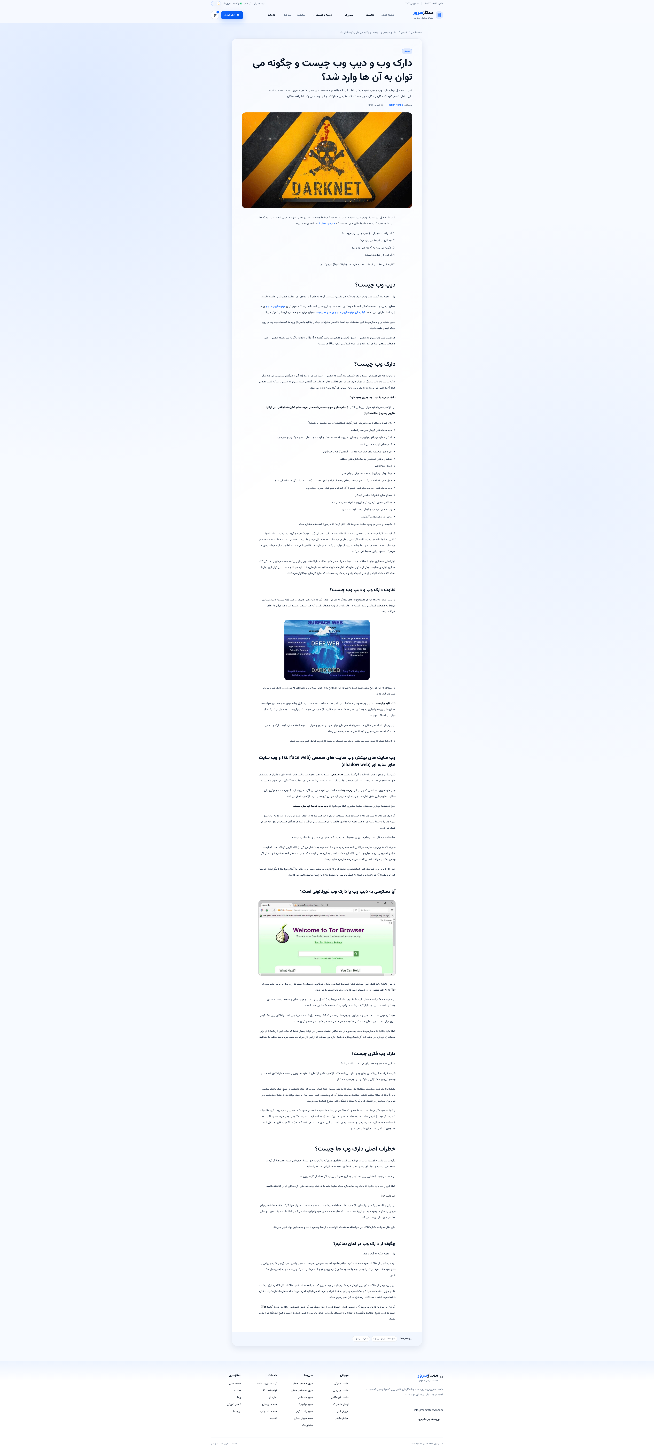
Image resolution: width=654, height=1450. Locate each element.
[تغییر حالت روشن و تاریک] (216, 3)
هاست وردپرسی (340, 1391)
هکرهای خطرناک (326, 223)
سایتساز (301, 15)
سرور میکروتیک (305, 1404)
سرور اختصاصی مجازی (302, 1391)
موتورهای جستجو (275, 306)
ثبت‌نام (248, 3)
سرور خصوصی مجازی (302, 1384)
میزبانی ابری (342, 1411)
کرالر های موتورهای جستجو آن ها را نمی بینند (340, 312)
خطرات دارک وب (361, 1338)
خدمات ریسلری (269, 1404)
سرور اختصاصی (305, 1397)
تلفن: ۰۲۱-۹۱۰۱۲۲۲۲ (434, 3)
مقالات (287, 15)
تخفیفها (273, 1418)
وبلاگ (238, 1397)
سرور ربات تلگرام (304, 1411)
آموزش (404, 32)
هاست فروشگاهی (339, 1397)
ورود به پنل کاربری (429, 1419)
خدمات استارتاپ (268, 1411)
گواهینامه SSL (269, 1391)
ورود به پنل (259, 3)
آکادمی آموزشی (234, 1404)
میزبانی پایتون (341, 1418)
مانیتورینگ (307, 1425)
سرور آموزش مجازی (303, 1418)
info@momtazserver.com (428, 1410)
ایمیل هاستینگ (340, 1404)
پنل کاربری (229, 15)
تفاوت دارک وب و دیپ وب (384, 1338)
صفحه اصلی (388, 15)
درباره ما (237, 1411)
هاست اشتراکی (341, 1384)
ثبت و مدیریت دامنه (267, 1384)
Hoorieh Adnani (395, 105)
